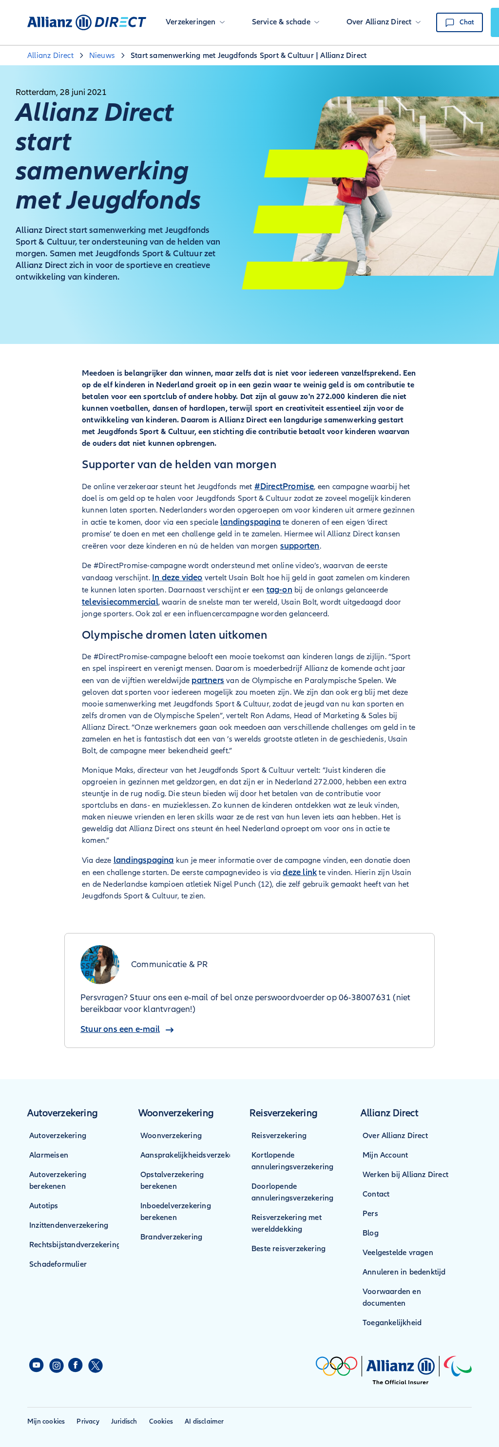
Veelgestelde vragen (398, 1252)
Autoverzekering (57, 1136)
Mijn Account (385, 1155)
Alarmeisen (48, 1155)
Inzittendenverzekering (68, 1225)
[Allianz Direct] (86, 22)
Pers (370, 1214)
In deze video (177, 577)
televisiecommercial (120, 601)
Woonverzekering (171, 1136)
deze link (300, 872)
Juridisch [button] (124, 1421)
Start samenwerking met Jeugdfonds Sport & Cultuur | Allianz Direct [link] (248, 55)
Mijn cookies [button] (46, 1421)
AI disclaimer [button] (204, 1421)
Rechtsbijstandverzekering (75, 1245)
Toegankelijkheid (392, 1323)
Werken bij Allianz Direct (405, 1175)
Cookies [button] (161, 1421)
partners (208, 680)
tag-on (279, 589)
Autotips (43, 1206)
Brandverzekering (171, 1237)
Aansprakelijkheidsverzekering (193, 1155)
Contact (376, 1194)
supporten (300, 545)
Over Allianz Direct (395, 1136)
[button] (195, 22)
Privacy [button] (88, 1421)
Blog (371, 1233)
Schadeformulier (58, 1264)
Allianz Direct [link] (50, 55)
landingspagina (250, 521)
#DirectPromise (284, 486)
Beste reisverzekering (288, 1249)
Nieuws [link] (102, 55)
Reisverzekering (279, 1136)
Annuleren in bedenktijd (404, 1272)
